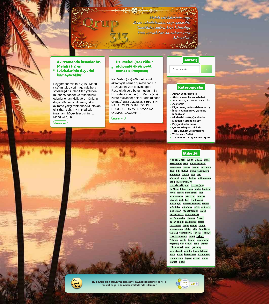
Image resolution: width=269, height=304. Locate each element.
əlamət (173, 262)
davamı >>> (61, 122)
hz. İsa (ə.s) (197, 185)
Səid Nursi (204, 229)
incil (201, 193)
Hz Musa (174, 189)
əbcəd (196, 258)
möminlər (175, 207)
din (178, 171)
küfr (187, 200)
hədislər (206, 189)
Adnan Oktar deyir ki (184, 93)
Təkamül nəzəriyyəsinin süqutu (191, 137)
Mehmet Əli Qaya (192, 203)
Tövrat (196, 233)
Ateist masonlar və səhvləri (188, 97)
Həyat (173, 193)
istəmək (174, 200)
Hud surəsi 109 (184, 182)
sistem (202, 225)
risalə (201, 222)
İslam (180, 254)
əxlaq (182, 262)
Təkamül (174, 240)
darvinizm (206, 167)
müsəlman (175, 211)
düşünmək (175, 174)
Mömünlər (187, 207)
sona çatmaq (176, 229)
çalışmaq (196, 247)
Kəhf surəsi (197, 200)
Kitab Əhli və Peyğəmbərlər (188, 117)
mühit (197, 207)
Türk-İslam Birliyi (182, 134)
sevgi (186, 225)
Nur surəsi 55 (192, 214)
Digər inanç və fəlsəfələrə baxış (191, 107)
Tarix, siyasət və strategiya (188, 130)
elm (193, 174)
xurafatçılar (203, 240)
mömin (205, 203)
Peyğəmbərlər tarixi (184, 124)
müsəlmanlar (190, 211)
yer (182, 243)
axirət (207, 160)
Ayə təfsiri (178, 104)
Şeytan (188, 258)
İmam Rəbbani (200, 251)
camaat (186, 167)
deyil (172, 171)
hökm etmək (186, 189)
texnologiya (185, 233)
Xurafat (191, 240)
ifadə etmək (191, 193)
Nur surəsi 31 (177, 214)
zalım (197, 243)
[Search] (206, 69)
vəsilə (183, 240)
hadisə (192, 178)
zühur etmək (177, 247)
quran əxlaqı (177, 222)
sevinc (193, 225)
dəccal (185, 174)
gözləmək (174, 178)
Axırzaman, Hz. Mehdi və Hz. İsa (191, 100)
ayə (185, 163)
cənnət (195, 167)
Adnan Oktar (177, 159)
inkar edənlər (176, 196)
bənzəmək (175, 167)
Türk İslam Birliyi (178, 236)
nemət (203, 211)
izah (181, 200)
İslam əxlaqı (176, 258)
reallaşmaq (191, 222)
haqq (172, 182)
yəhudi (188, 243)
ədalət (205, 258)
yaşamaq (174, 243)
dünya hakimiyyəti (199, 171)
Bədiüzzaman (198, 163)
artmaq (198, 160)
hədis (197, 189)
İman (172, 254)
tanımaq (174, 233)
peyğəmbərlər (177, 218)
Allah (190, 159)
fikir (199, 174)
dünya (184, 170)
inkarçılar (190, 196)
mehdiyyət (175, 203)
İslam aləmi (190, 254)
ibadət (180, 193)
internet (201, 196)
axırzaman (176, 163)
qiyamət (191, 218)
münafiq (206, 207)
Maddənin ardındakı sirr (186, 120)
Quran (200, 218)
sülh (195, 229)
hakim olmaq (204, 178)
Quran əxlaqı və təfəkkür (187, 127)
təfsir (200, 236)
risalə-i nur (175, 225)
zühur (204, 243)
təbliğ (192, 236)
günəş (184, 178)
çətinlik (188, 251)
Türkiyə (206, 233)
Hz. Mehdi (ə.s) (179, 185)
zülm (187, 247)
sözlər (187, 229)
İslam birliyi (204, 254)
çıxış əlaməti (176, 251)
